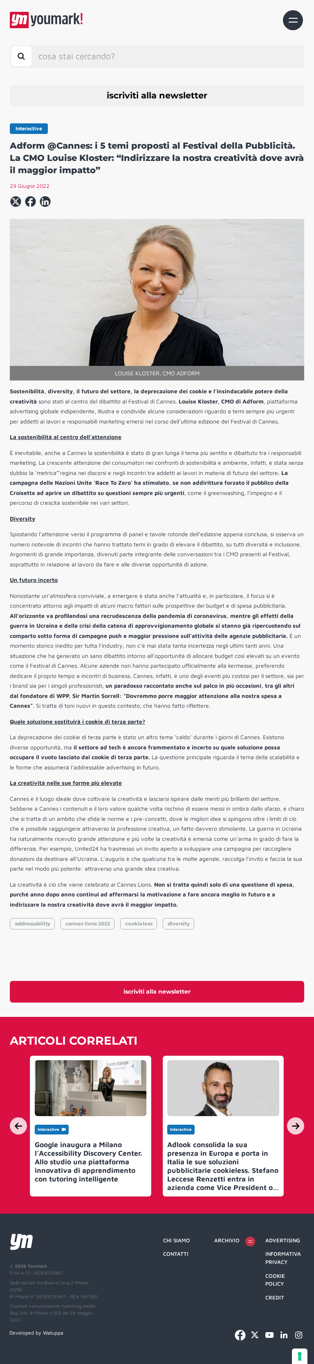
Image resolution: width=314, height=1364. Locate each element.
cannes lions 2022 (87, 923)
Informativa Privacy (283, 1257)
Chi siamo (176, 1240)
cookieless (139, 923)
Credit (274, 1297)
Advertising (282, 1240)
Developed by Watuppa (36, 1333)
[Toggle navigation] (293, 20)
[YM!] (46, 20)
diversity (179, 923)
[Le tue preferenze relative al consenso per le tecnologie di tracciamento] (299, 1356)
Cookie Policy (275, 1280)
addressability (32, 923)
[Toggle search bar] (21, 56)
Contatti (175, 1253)
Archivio (227, 1240)
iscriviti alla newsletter (157, 95)
